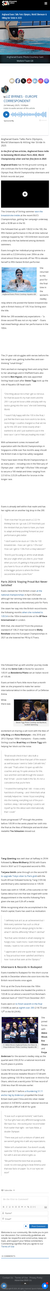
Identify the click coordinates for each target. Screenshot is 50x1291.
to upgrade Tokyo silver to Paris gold (19, 876)
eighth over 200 (26, 1007)
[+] (34, 1207)
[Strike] (12, 1206)
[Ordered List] (15, 1206)
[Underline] (9, 1206)
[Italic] (6, 1206)
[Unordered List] (18, 1206)
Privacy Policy (35, 1277)
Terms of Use (7, 1246)
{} (31, 1207)
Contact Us (8, 1277)
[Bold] (3, 1206)
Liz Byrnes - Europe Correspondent (21, 98)
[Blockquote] (21, 1206)
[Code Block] (25, 1206)
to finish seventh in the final (29, 1003)
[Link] (28, 1206)
